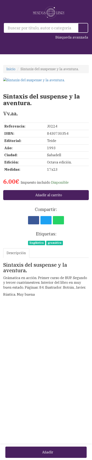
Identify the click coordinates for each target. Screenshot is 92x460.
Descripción (16, 253)
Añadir (47, 452)
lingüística (37, 242)
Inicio (10, 69)
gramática (54, 242)
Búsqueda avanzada (71, 37)
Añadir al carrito (48, 195)
